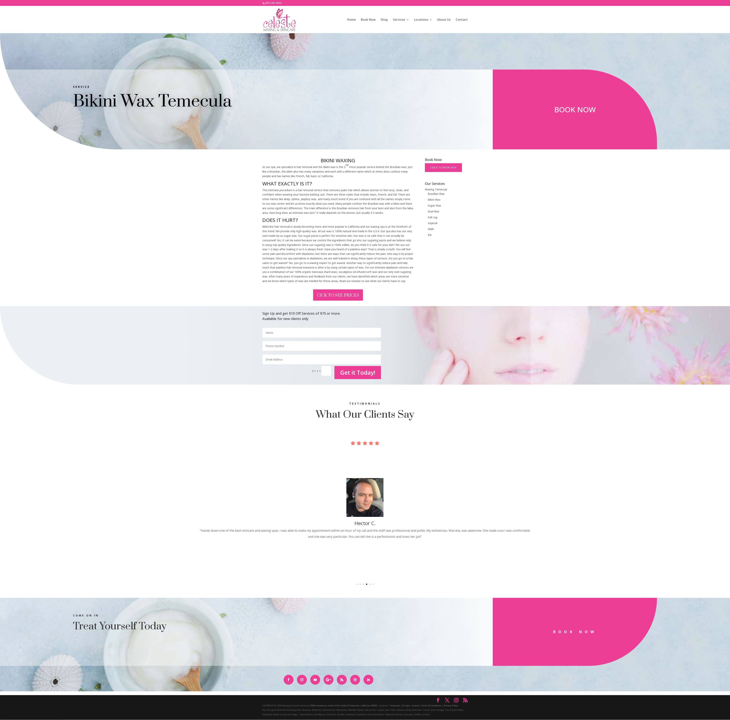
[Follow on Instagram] (302, 680)
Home (351, 20)
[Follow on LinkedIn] (368, 680)
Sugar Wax (434, 205)
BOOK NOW (575, 109)
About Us (444, 20)
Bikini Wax (434, 199)
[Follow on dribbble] (355, 680)
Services (399, 20)
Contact (462, 20)
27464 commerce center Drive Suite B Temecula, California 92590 (343, 705)
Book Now (368, 20)
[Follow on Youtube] (315, 680)
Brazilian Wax (436, 194)
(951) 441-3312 (273, 3)
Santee (416, 705)
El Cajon (406, 705)
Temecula (395, 705)
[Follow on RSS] (342, 680)
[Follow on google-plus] (328, 680)
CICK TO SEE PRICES (338, 295)
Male (431, 229)
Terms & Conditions (431, 705)
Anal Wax (433, 211)
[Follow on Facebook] (289, 680)
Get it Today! (357, 372)
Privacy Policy (451, 705)
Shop (384, 20)
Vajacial (432, 223)
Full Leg (432, 217)
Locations (421, 20)
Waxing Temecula (436, 189)
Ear (430, 235)
